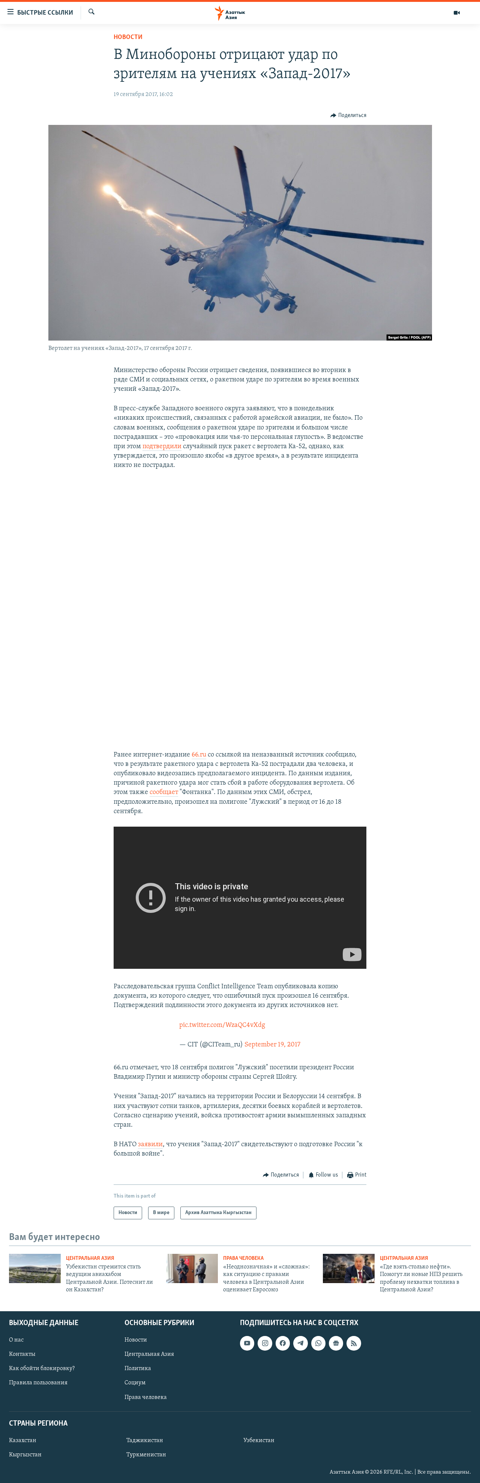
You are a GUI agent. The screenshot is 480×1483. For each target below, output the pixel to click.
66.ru (199, 755)
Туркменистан (146, 1455)
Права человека (243, 1258)
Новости (128, 37)
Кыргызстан (25, 1455)
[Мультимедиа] (457, 13)
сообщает (164, 792)
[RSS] (353, 1343)
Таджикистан (144, 1441)
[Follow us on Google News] (336, 1343)
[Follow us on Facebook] (283, 1343)
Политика (137, 1369)
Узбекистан (258, 1441)
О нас (16, 1340)
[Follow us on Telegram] (300, 1343)
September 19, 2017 (272, 1045)
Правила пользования (38, 1383)
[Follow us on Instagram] (265, 1343)
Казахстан (22, 1441)
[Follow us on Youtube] (247, 1343)
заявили (150, 1144)
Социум (135, 1383)
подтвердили (162, 446)
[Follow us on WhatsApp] (318, 1343)
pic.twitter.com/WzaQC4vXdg (222, 1025)
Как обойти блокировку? (42, 1369)
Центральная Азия (90, 1258)
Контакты (22, 1354)
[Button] (348, 115)
